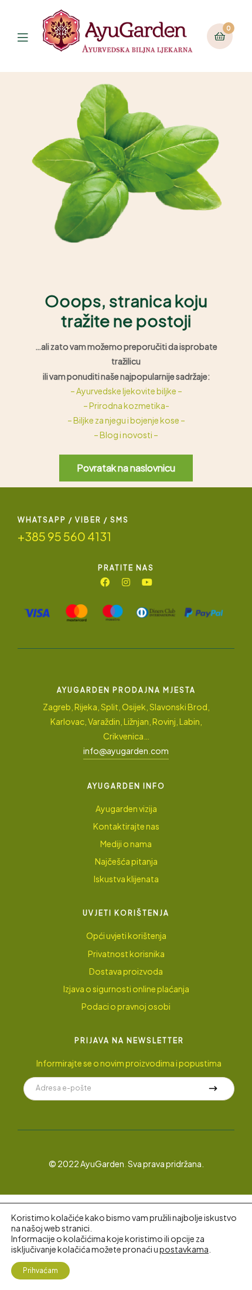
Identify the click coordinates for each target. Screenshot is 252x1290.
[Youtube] (147, 582)
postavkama (184, 1249)
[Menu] (30, 36)
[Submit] (213, 1088)
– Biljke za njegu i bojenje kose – (126, 420)
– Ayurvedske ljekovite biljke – (126, 391)
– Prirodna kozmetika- (126, 405)
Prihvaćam (40, 1270)
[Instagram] (126, 582)
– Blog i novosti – (126, 434)
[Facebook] (105, 582)
